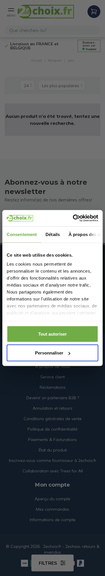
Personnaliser (49, 352)
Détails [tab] (53, 234)
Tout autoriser (52, 333)
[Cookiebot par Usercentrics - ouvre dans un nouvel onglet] (74, 218)
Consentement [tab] (22, 234)
